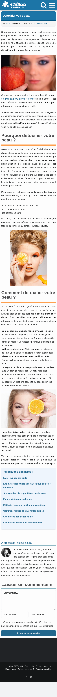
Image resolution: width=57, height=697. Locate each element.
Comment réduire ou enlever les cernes (23, 511)
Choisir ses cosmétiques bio (18, 517)
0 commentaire (40, 23)
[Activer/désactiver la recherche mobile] (44, 5)
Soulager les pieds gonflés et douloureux (24, 493)
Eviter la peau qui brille (15, 478)
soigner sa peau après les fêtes (18, 99)
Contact (39, 666)
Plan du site (29, 666)
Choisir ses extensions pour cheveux (22, 523)
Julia (8, 23)
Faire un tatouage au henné (17, 499)
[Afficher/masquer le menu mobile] (52, 5)
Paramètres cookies (44, 669)
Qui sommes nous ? (26, 669)
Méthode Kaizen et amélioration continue (24, 505)
